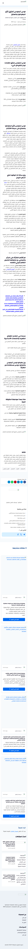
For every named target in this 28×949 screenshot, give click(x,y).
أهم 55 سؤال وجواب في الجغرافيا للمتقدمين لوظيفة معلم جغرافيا (14, 297)
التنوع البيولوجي (10, 269)
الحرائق (8, 133)
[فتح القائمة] (3, 3)
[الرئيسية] (25, 18)
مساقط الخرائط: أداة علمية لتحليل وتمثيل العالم (14, 301)
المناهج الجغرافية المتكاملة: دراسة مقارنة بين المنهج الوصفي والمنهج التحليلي (13, 305)
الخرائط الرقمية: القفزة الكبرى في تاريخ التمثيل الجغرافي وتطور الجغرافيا (13, 310)
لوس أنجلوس (16, 45)
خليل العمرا (19, 22)
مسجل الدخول (14, 831)
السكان (13, 469)
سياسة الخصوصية (21, 930)
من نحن (24, 917)
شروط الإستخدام (22, 932)
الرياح (5, 182)
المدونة (24, 920)
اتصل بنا (24, 922)
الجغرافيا (23, 469)
